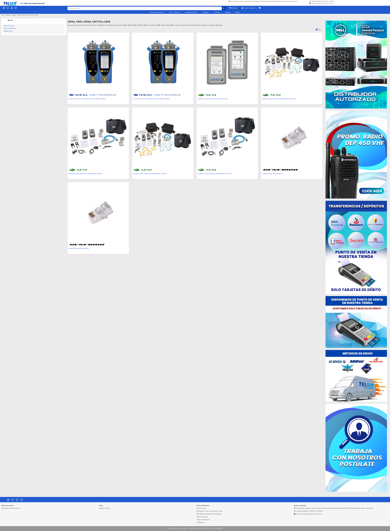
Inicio (3, 15)
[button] (259, 8)
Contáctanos (200, 522)
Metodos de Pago (104, 508)
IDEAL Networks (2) (10, 28)
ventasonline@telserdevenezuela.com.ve (322, 3)
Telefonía (217, 12)
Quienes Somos (202, 508)
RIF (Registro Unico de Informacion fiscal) (209, 511)
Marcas (238, 12)
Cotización (235, 8)
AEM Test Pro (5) (9, 26)
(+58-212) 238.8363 (316, 1)
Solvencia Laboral (202, 517)
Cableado (206, 12)
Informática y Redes (191, 12)
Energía (227, 12)
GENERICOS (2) (8, 31)
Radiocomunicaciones (157, 12)
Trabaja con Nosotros (203, 520)
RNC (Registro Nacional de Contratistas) (209, 514)
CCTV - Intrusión (174, 12)
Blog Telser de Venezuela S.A (11, 508)
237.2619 (331, 1)
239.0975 (325, 1)
